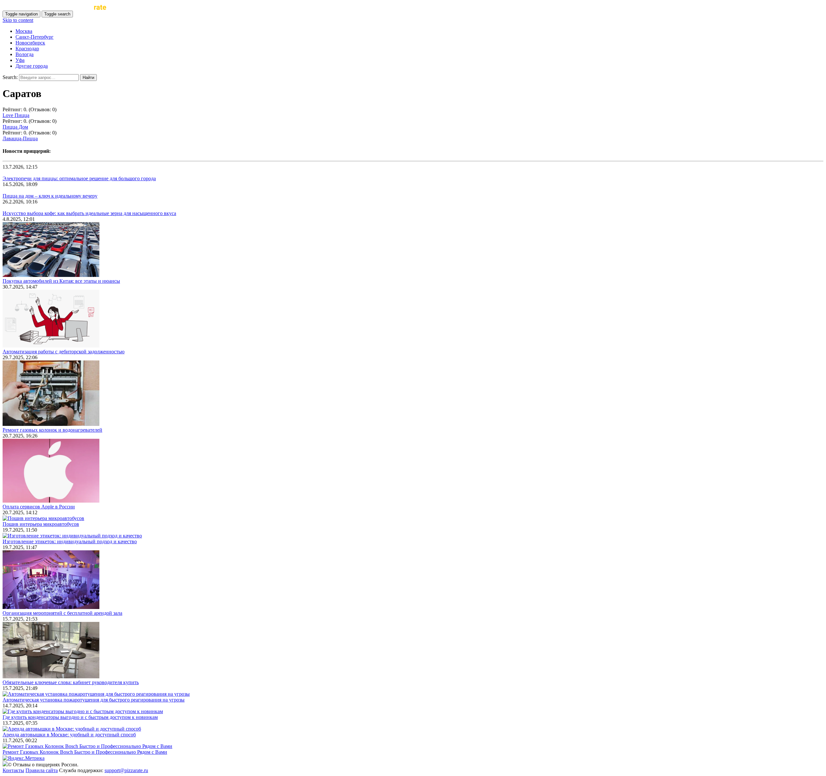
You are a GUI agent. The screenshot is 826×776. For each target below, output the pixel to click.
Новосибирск (30, 42)
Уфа (20, 60)
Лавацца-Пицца (20, 138)
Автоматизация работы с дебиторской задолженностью (64, 351)
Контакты (13, 770)
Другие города (31, 66)
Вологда (24, 54)
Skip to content (18, 20)
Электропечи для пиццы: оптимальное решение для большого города (79, 178)
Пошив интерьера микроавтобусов (41, 524)
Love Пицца (16, 115)
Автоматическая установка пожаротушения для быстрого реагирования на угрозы (94, 699)
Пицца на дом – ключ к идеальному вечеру (50, 196)
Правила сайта (41, 770)
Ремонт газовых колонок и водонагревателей (52, 430)
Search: (10, 77)
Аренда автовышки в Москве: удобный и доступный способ (69, 734)
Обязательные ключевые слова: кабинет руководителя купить (71, 682)
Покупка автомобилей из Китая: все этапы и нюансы (61, 281)
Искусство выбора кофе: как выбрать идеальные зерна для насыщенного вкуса (89, 213)
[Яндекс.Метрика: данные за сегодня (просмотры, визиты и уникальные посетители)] (24, 758)
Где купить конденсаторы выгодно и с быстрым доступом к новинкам (80, 717)
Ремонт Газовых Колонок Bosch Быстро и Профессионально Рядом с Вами (85, 752)
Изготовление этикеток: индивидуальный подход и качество (70, 541)
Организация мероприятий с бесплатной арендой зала (62, 613)
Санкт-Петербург (34, 37)
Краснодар (27, 48)
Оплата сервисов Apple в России (39, 506)
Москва (23, 31)
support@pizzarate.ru (126, 770)
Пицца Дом (15, 127)
